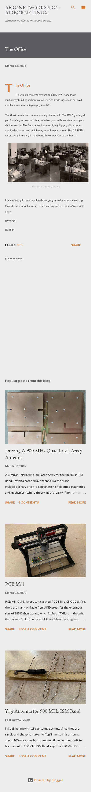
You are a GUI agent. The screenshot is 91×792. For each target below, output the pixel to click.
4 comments (28, 502)
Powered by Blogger (48, 780)
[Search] (73, 7)
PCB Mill (14, 584)
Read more (77, 502)
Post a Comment (32, 629)
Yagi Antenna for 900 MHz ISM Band (42, 711)
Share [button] (76, 245)
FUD (20, 245)
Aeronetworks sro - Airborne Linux (32, 10)
